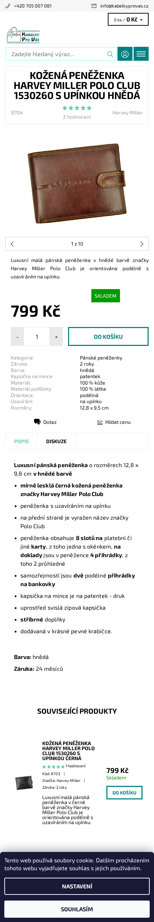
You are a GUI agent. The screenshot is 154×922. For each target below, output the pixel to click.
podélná (89, 395)
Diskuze (56, 441)
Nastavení (77, 886)
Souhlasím (77, 909)
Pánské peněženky (101, 358)
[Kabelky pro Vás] (77, 35)
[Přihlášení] (125, 54)
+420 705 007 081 (33, 6)
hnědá (87, 370)
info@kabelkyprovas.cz (124, 6)
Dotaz (50, 422)
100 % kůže (92, 383)
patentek (90, 376)
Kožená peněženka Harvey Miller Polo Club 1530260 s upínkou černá (68, 751)
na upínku (91, 401)
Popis (21, 441)
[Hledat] (110, 54)
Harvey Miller (127, 112)
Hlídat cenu (118, 422)
